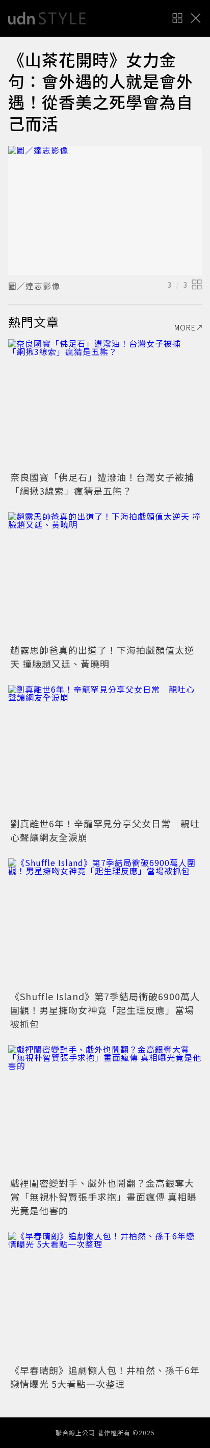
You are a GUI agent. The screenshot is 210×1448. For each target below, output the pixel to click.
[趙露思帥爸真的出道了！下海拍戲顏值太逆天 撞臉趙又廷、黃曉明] (105, 576)
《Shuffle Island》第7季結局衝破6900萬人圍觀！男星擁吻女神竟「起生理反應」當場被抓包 (105, 1009)
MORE (185, 327)
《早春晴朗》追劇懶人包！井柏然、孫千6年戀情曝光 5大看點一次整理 (105, 1376)
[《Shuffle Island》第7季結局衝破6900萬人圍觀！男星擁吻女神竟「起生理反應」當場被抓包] (105, 922)
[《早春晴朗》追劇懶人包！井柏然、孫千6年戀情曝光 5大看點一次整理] (105, 1296)
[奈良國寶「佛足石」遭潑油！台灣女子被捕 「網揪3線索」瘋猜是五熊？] (105, 403)
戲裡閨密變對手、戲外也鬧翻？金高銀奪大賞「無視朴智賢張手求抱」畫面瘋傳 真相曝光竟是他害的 (103, 1196)
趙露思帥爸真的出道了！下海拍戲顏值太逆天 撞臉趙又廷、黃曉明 (102, 656)
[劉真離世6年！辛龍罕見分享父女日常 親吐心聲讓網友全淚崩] (105, 749)
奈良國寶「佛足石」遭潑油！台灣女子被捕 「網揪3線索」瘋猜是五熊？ (107, 483)
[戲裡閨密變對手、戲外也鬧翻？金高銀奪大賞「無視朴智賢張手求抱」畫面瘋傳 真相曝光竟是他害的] (105, 1109)
